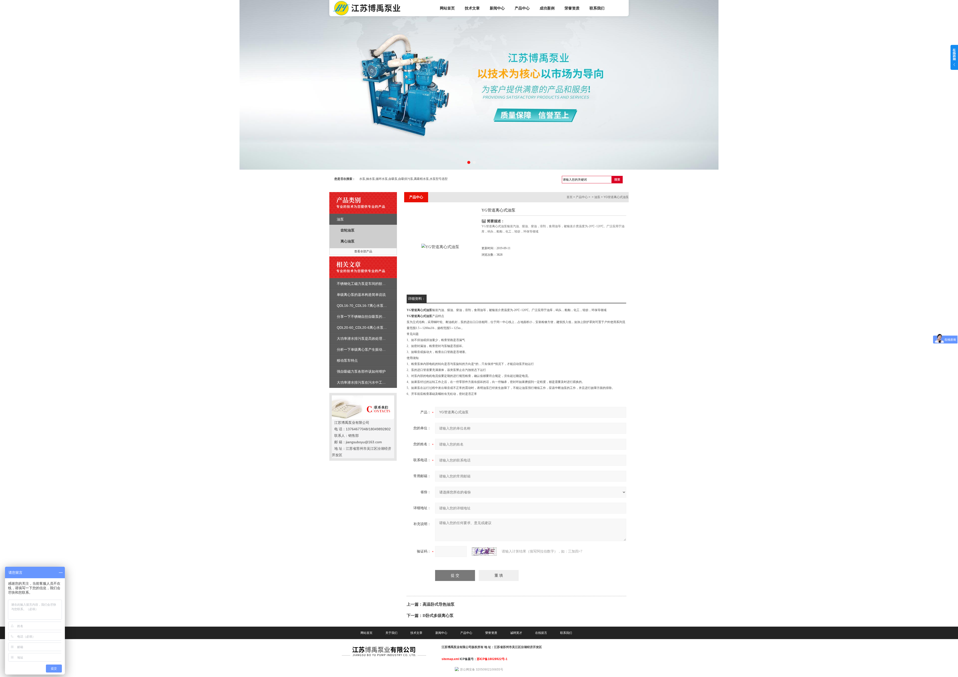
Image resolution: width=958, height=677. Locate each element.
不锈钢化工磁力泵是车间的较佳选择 (365, 284)
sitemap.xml (450, 659)
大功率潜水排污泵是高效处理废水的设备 (368, 338)
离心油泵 (348, 241)
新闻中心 (497, 8)
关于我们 (391, 633)
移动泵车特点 (347, 360)
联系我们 (597, 8)
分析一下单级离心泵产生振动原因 (363, 349)
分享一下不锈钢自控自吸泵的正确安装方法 (370, 317)
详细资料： (416, 299)
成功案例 (547, 8)
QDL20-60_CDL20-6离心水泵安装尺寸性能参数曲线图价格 (383, 328)
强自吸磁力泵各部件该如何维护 (361, 371)
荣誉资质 (572, 8)
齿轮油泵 (348, 230)
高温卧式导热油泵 (439, 604)
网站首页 (447, 8)
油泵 (340, 219)
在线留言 (541, 633)
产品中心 (522, 8)
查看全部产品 (363, 251)
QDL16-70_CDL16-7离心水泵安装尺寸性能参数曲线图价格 (383, 306)
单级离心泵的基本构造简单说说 (361, 295)
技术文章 (472, 8)
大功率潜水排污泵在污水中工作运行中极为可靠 (373, 382)
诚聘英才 (516, 633)
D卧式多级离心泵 (438, 615)
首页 (570, 197)
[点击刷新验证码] (484, 551)
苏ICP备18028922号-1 (492, 659)
